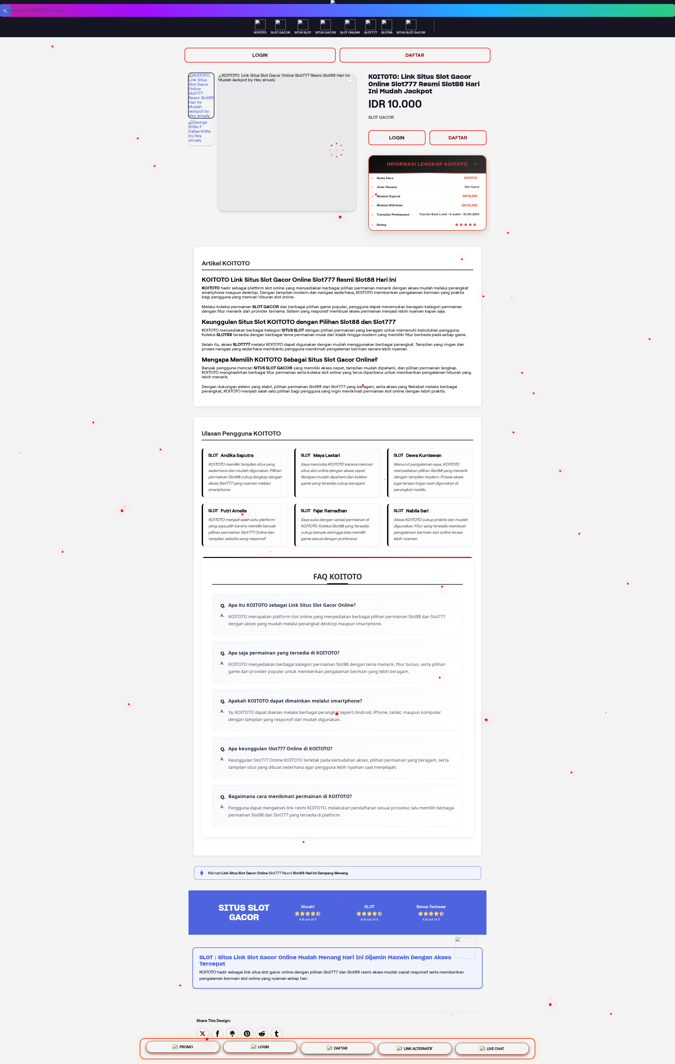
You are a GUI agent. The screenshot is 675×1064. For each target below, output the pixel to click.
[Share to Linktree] (232, 1033)
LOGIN (260, 55)
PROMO (186, 1048)
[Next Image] (351, 143)
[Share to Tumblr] (276, 1033)
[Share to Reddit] (261, 1033)
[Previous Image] (222, 143)
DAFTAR (415, 55)
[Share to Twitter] (202, 1033)
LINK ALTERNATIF (418, 1048)
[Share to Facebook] (217, 1033)
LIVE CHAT (495, 1048)
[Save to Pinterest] (247, 1033)
